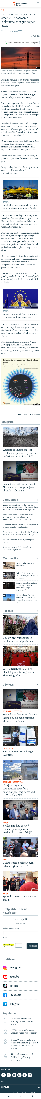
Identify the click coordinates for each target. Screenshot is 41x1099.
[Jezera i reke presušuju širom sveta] (9, 565)
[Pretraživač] (32, 1096)
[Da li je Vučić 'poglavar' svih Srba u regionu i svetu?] (20, 847)
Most (5, 860)
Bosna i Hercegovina (13, 711)
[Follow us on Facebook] (3, 1075)
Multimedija (10, 558)
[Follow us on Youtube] (14, 1075)
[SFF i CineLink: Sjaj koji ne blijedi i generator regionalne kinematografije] (20, 656)
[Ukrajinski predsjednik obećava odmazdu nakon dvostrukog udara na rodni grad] (9, 597)
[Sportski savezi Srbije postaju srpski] (20, 881)
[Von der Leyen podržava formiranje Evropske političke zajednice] (20, 299)
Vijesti (4, 10)
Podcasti (8, 611)
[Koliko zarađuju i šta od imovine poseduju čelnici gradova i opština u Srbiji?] (20, 810)
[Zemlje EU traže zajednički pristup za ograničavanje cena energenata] (20, 189)
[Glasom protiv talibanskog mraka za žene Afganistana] (20, 625)
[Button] (35, 36)
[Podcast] (20, 1096)
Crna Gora (8, 748)
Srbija (5, 823)
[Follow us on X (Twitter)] (9, 1075)
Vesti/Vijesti (10, 500)
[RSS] (24, 1075)
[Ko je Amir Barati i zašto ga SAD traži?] (20, 736)
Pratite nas (32, 946)
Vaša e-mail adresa (11, 928)
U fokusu (8, 684)
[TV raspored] (30, 1075)
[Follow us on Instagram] (19, 1075)
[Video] (8, 1096)
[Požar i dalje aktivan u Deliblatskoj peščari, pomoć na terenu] (9, 575)
